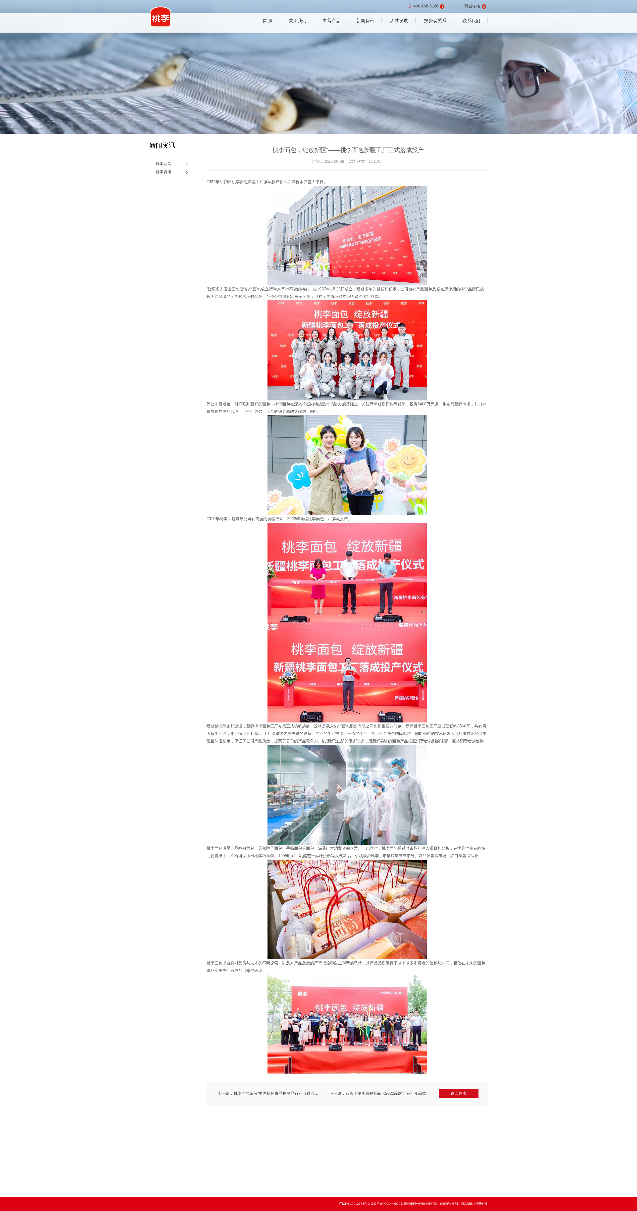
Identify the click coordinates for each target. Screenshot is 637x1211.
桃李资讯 (163, 172)
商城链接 (472, 6)
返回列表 (459, 1093)
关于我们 (298, 20)
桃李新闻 (163, 164)
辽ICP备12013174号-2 (355, 1204)
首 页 (268, 20)
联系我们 (471, 20)
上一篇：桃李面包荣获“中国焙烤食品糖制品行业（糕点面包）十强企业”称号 (285, 1093)
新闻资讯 (365, 20)
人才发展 (399, 20)
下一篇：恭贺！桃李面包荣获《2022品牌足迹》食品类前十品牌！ (387, 1093)
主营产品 (331, 20)
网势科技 (482, 1204)
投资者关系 (435, 20)
